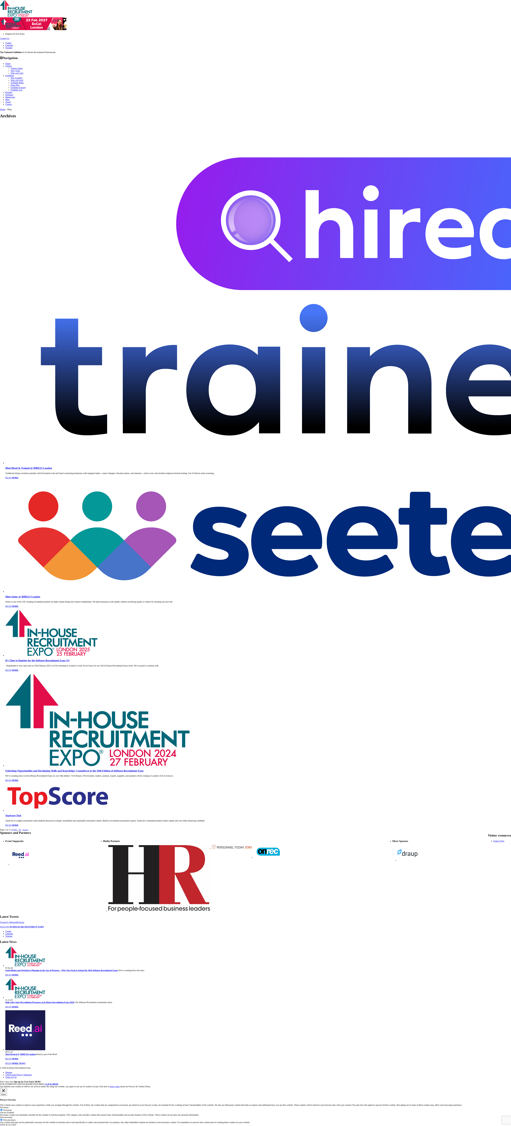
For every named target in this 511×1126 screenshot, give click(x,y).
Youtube (8, 48)
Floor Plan (15, 85)
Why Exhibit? (16, 78)
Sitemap (8, 1072)
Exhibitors (9, 75)
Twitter (8, 43)
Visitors (8, 66)
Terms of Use (11, 1077)
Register (8, 92)
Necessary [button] (4, 1107)
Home (8, 63)
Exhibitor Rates (17, 83)
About (8, 102)
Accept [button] (95, 1086)
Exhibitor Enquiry (18, 87)
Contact (8, 104)
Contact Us (4, 38)
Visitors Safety (17, 68)
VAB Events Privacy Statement (18, 1075)
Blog (7, 99)
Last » (26, 830)
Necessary (7, 1110)
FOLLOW (22, 927)
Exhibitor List (16, 90)
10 (20, 830)
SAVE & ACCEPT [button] (8, 1125)
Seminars (9, 95)
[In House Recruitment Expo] (16, 16)
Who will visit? (17, 73)
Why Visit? (15, 71)
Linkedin (9, 45)
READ (11, 478)
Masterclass (10, 97)
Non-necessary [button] (6, 1117)
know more (115, 1086)
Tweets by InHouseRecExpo (12, 922)
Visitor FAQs (498, 841)
